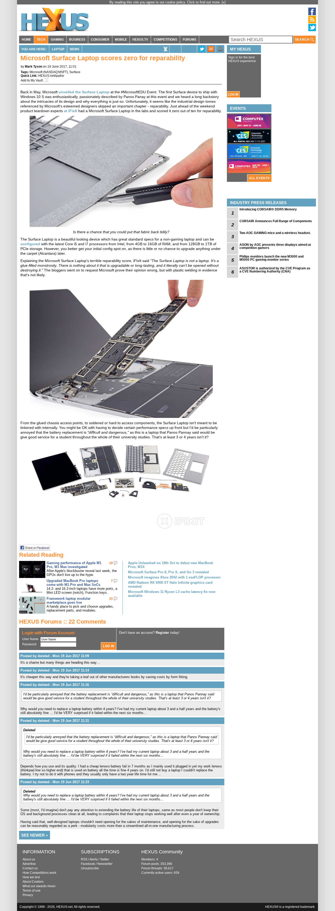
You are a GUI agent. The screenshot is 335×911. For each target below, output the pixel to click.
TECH (41, 39)
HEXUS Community (162, 851)
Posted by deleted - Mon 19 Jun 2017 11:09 (54, 656)
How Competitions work (39, 873)
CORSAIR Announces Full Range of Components (275, 221)
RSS (84, 859)
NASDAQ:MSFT (55, 72)
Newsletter (105, 864)
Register (162, 633)
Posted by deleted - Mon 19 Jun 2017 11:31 (54, 721)
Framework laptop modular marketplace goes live (69, 600)
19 (111, 563)
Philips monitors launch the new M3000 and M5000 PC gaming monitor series (271, 258)
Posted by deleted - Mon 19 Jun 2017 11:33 (54, 782)
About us (29, 859)
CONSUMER (100, 39)
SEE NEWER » (34, 835)
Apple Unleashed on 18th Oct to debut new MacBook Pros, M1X (170, 565)
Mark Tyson (33, 66)
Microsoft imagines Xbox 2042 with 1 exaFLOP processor (174, 577)
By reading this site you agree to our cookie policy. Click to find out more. (165, 2)
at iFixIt (70, 111)
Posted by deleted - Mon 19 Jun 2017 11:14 (54, 670)
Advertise (29, 864)
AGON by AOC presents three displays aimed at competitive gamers (275, 246)
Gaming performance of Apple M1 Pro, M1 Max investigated (74, 565)
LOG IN (233, 94)
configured (30, 244)
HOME (26, 39)
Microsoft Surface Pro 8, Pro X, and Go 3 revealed (168, 572)
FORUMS (189, 39)
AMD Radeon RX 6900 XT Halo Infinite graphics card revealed (170, 584)
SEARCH (302, 39)
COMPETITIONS (165, 39)
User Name (30, 639)
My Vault (37, 80)
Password (29, 644)
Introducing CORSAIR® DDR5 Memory (268, 209)
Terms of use (32, 890)
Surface (74, 72)
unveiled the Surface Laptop (84, 92)
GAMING (57, 39)
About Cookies (33, 881)
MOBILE (121, 39)
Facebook (88, 864)
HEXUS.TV (140, 39)
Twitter (104, 859)
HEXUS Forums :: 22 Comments (62, 621)
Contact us (30, 868)
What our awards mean (39, 886)
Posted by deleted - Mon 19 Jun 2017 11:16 (54, 685)
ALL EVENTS (259, 178)
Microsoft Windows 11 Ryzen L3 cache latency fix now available (171, 594)
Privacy (28, 895)
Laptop (58, 49)
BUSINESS (77, 39)
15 (111, 599)
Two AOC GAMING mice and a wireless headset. (275, 232)
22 (211, 49)
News (74, 49)
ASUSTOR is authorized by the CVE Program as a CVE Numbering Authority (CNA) (274, 270)
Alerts (94, 859)
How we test (31, 877)
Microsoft (36, 72)
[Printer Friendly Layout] (220, 50)
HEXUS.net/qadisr (51, 76)
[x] (224, 2)
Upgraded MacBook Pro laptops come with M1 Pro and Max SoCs (73, 583)
